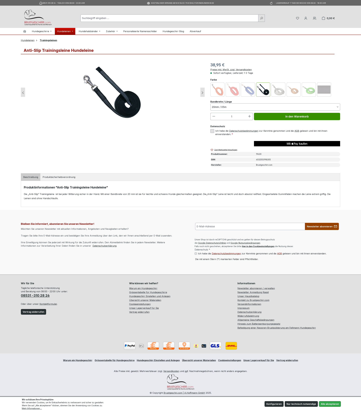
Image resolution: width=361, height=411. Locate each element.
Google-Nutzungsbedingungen (245, 243)
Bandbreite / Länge (221, 101)
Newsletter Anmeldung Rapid (253, 292)
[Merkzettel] (297, 18)
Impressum (243, 308)
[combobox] (169, 18)
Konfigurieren (274, 404)
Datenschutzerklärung (104, 245)
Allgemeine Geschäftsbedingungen (255, 319)
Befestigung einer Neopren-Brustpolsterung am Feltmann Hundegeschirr (276, 327)
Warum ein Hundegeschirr (143, 288)
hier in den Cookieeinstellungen (258, 246)
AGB (296, 130)
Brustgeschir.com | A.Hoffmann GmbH (184, 392)
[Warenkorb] (314, 18)
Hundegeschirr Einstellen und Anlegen (149, 296)
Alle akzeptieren (330, 404)
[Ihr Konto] (305, 18)
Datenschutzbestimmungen (243, 130)
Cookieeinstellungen (140, 304)
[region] (113, 92)
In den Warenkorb (297, 116)
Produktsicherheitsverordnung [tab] (59, 177)
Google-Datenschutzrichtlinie (212, 243)
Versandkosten (171, 371)
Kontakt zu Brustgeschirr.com (253, 300)
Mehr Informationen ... (32, 408)
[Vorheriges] (23, 92)
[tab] (30, 177)
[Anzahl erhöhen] (249, 116)
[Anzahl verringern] (213, 116)
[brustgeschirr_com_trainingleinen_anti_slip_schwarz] (112, 92)
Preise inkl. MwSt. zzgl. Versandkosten (231, 69)
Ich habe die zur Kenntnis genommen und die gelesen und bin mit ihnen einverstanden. (271, 132)
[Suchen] (261, 18)
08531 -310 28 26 (35, 295)
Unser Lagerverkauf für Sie (144, 308)
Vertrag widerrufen (33, 311)
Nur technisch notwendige (301, 404)
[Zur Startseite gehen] (38, 17)
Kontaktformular (48, 304)
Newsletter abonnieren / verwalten (256, 288)
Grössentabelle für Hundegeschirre (148, 292)
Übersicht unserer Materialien (145, 300)
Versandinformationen (249, 304)
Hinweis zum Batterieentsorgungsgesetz (258, 323)
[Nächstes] (202, 92)
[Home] (24, 31)
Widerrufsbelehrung (248, 316)
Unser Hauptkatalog (248, 296)
